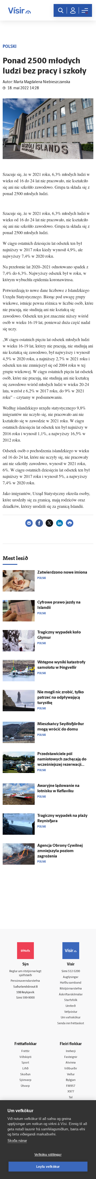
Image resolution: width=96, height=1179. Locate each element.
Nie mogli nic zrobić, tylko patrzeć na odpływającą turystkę (60, 697)
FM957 (70, 1086)
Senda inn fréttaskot (70, 1023)
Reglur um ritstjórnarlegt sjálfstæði (25, 973)
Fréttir (25, 1051)
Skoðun (25, 1074)
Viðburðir (70, 1068)
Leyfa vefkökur (48, 1167)
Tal (71, 1097)
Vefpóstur (70, 1012)
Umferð (71, 1006)
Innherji (71, 1051)
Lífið (25, 1068)
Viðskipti (25, 1057)
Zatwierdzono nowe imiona (62, 573)
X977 (70, 1091)
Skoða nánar (17, 1141)
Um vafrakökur (71, 1017)
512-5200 (74, 971)
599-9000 (29, 997)
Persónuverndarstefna (25, 981)
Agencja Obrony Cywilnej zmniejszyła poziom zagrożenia (60, 851)
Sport (25, 1062)
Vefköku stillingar (48, 1155)
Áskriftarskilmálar (71, 994)
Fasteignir (70, 1057)
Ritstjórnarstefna (71, 988)
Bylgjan (70, 1080)
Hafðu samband (70, 982)
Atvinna (71, 1062)
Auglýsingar (70, 977)
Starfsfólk (70, 1000)
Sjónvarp (25, 1080)
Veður (71, 1074)
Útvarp (25, 1086)
